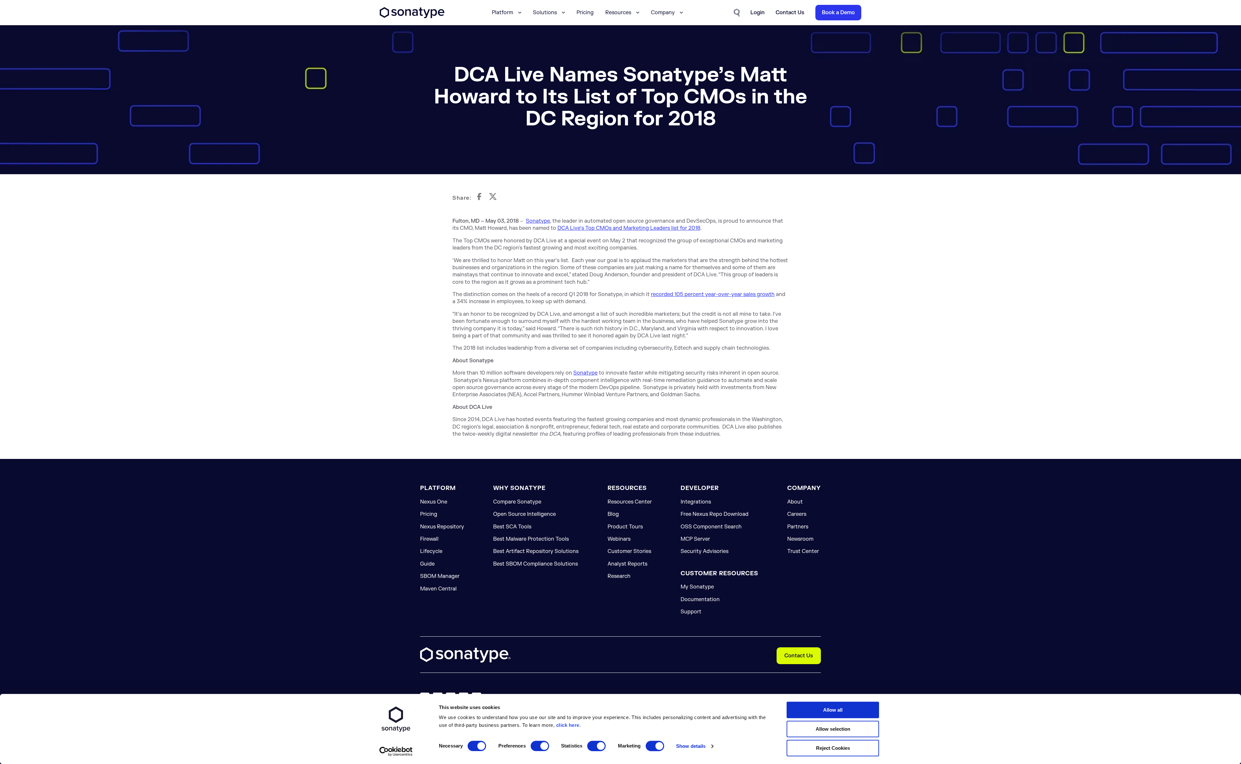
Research (619, 576)
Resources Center (630, 502)
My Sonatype (697, 587)
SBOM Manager (440, 576)
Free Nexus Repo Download (714, 514)
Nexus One (433, 502)
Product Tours (625, 527)
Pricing (585, 12)
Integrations (696, 502)
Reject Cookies (833, 748)
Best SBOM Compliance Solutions (535, 564)
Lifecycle (431, 551)
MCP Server (695, 539)
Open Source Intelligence (524, 514)
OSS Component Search (711, 527)
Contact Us (798, 656)
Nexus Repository (442, 527)
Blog (613, 514)
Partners (797, 527)
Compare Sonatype (517, 502)
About (795, 502)
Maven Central (438, 589)
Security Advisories (704, 551)
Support (691, 612)
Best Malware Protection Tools (531, 539)
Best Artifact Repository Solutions (535, 551)
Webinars (619, 539)
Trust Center (803, 551)
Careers (796, 514)
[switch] (540, 746)
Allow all (833, 710)
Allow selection (833, 729)
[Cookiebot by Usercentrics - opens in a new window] (396, 751)
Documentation (700, 599)
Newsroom (800, 539)
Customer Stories (629, 551)
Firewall (429, 539)
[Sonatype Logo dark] (412, 16)
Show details (690, 746)
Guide (427, 564)
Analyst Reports (627, 564)
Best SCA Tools (512, 527)
